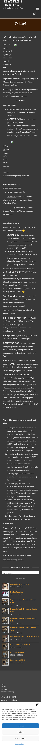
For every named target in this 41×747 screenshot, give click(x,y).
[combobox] (20, 572)
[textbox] (20, 573)
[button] (37, 705)
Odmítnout (20, 732)
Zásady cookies (19, 744)
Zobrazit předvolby (20, 738)
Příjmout (21, 726)
